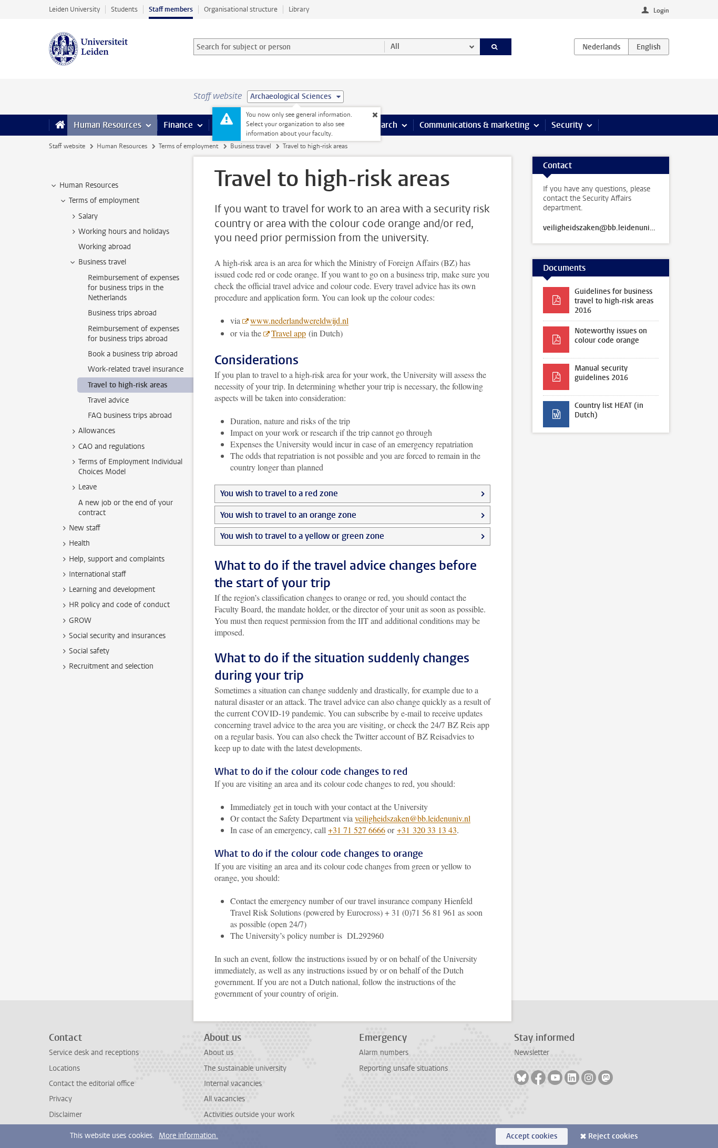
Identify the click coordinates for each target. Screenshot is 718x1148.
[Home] (58, 125)
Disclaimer (65, 1115)
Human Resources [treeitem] (88, 185)
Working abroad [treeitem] (104, 247)
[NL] (601, 46)
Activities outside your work (249, 1115)
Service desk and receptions (94, 1053)
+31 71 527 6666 (356, 829)
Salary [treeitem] (88, 216)
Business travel (250, 146)
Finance (178, 124)
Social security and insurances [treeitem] (117, 636)
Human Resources (107, 124)
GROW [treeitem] (80, 621)
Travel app (288, 333)
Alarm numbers (383, 1053)
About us (218, 1053)
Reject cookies (613, 1136)
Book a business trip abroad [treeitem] (133, 354)
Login (661, 10)
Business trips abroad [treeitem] (122, 313)
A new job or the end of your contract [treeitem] (125, 508)
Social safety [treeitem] (89, 651)
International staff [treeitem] (97, 574)
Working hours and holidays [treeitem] (123, 232)
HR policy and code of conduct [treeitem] (119, 605)
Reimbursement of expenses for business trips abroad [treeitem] (133, 334)
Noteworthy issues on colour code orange (611, 335)
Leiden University (74, 9)
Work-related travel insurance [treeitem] (135, 369)
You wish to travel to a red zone (279, 493)
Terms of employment (188, 146)
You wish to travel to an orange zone (288, 514)
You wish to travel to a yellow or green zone (302, 535)
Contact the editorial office (91, 1084)
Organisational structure (241, 9)
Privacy (60, 1099)
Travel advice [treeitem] (108, 400)
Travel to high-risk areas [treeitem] (127, 385)
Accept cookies (531, 1136)
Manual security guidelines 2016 (601, 373)
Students (124, 9)
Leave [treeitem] (87, 487)
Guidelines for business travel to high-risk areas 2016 (614, 300)
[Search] (496, 46)
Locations (64, 1068)
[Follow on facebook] (538, 1077)
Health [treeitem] (79, 543)
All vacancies (224, 1099)
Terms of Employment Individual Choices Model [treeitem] (130, 467)
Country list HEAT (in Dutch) (609, 410)
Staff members (171, 9)
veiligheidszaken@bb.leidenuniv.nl (412, 818)
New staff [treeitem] (84, 528)
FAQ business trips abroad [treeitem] (130, 416)
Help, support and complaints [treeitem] (117, 559)
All (395, 47)
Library (299, 9)
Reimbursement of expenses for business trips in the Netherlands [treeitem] (133, 288)
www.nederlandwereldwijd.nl (299, 320)
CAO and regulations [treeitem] (111, 447)
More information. (188, 1136)
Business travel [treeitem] (102, 262)
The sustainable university (245, 1068)
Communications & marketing (474, 124)
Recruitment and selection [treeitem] (111, 666)
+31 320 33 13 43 (427, 829)
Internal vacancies (233, 1084)
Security (566, 124)
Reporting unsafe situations (403, 1068)
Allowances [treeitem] (96, 431)
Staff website (67, 146)
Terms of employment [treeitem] (104, 201)
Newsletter (531, 1053)
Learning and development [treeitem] (112, 589)
